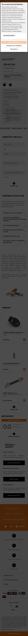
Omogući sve (14, 49)
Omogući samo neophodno (14, 46)
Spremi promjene (14, 42)
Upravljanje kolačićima (9, 35)
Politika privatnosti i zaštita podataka (12, 31)
